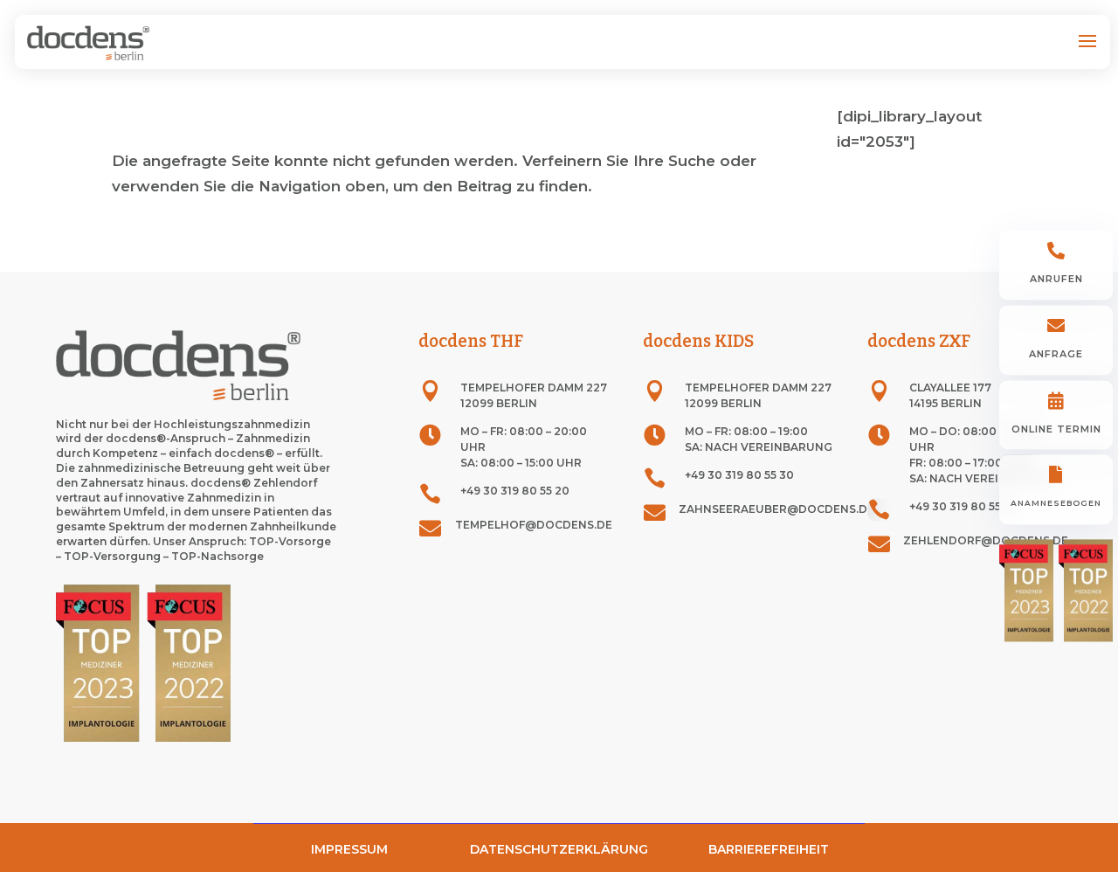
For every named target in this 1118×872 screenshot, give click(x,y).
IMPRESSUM (349, 849)
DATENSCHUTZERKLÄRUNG (559, 849)
